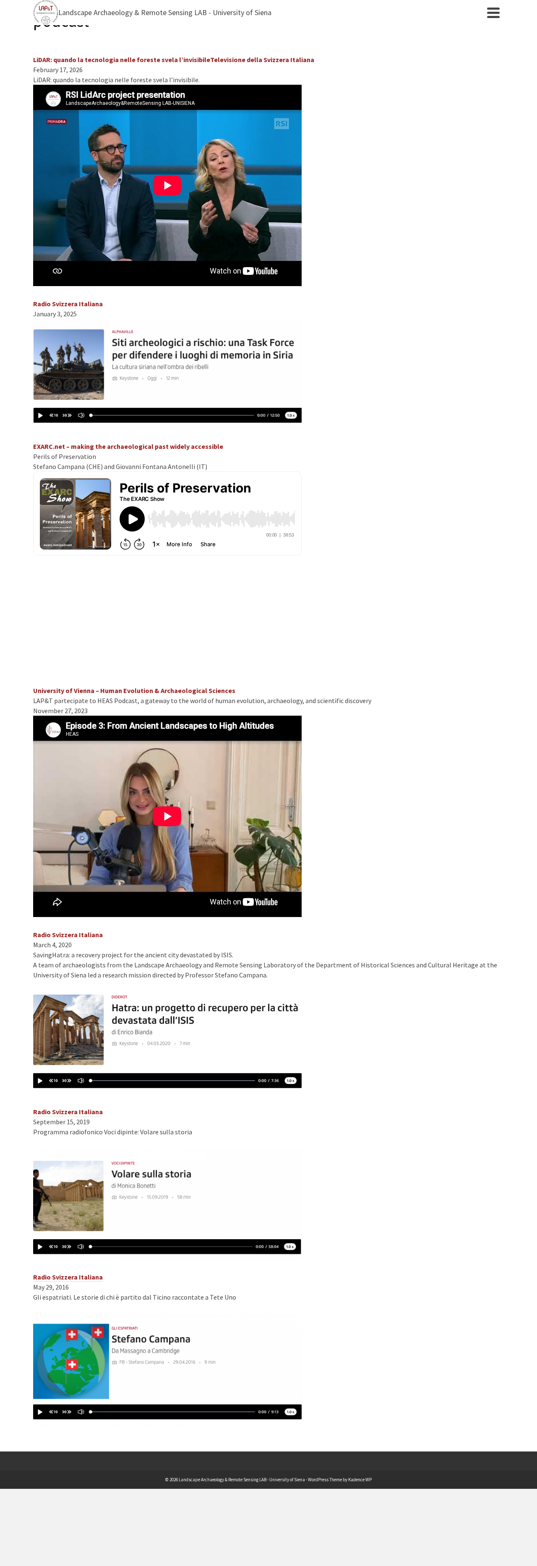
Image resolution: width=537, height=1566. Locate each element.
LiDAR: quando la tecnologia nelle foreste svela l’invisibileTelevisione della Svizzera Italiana (173, 59)
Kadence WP (360, 1480)
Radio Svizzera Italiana (68, 1111)
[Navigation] (493, 12)
